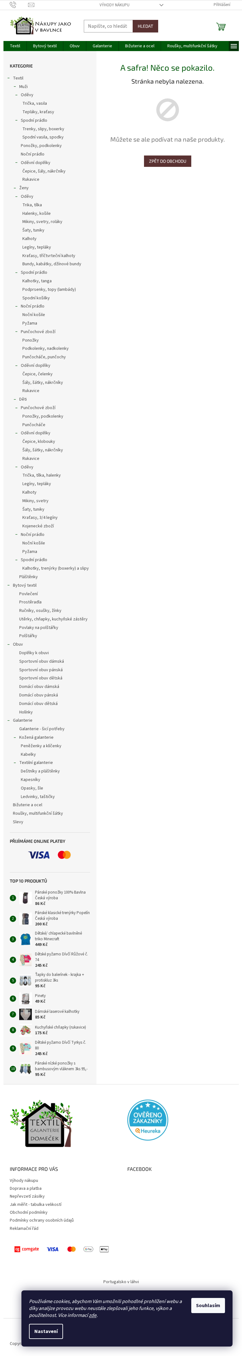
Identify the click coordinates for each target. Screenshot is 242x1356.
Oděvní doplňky (35, 163)
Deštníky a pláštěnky (40, 771)
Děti (23, 399)
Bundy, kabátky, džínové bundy (51, 264)
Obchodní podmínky (29, 1212)
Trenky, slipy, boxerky (43, 129)
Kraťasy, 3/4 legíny (40, 517)
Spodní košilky (36, 298)
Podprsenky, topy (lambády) (49, 289)
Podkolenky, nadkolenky (45, 348)
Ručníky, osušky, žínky (40, 611)
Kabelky (28, 754)
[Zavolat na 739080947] (19, 5)
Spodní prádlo (34, 120)
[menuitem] (14, 46)
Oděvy (27, 95)
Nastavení (46, 1331)
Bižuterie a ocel (27, 805)
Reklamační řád (24, 1228)
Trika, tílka (32, 205)
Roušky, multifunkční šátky (38, 813)
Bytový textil (25, 585)
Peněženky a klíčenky (41, 746)
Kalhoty (29, 239)
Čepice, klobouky (38, 441)
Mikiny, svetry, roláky (42, 222)
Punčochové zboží (38, 332)
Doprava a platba (26, 1188)
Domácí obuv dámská (39, 687)
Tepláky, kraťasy (38, 112)
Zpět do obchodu (167, 161)
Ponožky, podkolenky (41, 146)
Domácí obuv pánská (38, 695)
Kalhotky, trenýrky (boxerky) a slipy (55, 568)
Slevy (18, 822)
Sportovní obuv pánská (41, 670)
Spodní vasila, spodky (43, 137)
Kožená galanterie (36, 737)
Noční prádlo (32, 154)
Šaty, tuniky (33, 230)
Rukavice (30, 179)
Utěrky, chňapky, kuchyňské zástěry (53, 619)
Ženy (24, 188)
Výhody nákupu (115, 5)
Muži (23, 87)
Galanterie (22, 720)
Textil (18, 78)
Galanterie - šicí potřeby (42, 729)
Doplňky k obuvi (34, 653)
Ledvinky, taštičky (38, 797)
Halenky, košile (36, 213)
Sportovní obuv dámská (41, 661)
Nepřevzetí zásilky (27, 1196)
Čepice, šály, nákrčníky (44, 171)
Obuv (18, 644)
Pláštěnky (28, 577)
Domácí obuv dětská (38, 704)
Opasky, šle (32, 788)
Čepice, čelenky (37, 374)
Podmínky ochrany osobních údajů (42, 1220)
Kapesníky (30, 780)
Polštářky (28, 636)
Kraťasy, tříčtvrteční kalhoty (48, 256)
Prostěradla (30, 602)
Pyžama (29, 323)
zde (92, 1315)
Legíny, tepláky (36, 247)
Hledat (145, 26)
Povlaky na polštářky (38, 628)
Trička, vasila (34, 103)
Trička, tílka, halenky (41, 475)
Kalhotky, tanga (37, 281)
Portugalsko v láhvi (121, 1282)
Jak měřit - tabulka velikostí (35, 1204)
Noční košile (33, 315)
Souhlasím (208, 1305)
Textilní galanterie (36, 763)
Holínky (26, 712)
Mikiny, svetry (35, 501)
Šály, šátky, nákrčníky (42, 382)
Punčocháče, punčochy (44, 357)
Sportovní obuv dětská (40, 678)
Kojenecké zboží (38, 526)
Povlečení (28, 594)
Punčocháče (33, 425)
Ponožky (30, 340)
